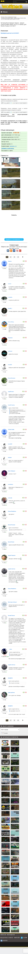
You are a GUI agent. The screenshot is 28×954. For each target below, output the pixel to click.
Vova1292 (10, 364)
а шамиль (10, 297)
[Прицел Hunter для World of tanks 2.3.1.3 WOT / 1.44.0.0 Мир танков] (5, 775)
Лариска (9, 261)
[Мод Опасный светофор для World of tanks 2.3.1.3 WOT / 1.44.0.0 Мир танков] (5, 846)
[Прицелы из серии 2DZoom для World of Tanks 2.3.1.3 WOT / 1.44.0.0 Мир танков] (5, 794)
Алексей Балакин (11, 524)
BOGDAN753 (10, 678)
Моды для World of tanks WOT (6, 937)
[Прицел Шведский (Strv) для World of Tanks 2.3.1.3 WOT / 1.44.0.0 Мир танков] (5, 910)
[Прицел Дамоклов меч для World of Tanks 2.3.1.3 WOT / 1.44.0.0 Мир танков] (14, 755)
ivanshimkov (10, 484)
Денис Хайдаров (11, 471)
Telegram (25, 937)
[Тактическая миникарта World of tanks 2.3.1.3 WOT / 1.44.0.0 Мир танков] (14, 743)
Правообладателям (11, 934)
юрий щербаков (11, 692)
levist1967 (10, 444)
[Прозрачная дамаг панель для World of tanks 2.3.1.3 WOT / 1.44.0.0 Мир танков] (14, 852)
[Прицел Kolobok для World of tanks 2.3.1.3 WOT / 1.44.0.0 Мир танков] (14, 891)
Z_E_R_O (9, 283)
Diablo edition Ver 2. (15, 139)
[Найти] (26, 2)
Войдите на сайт (5, 246)
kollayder (10, 457)
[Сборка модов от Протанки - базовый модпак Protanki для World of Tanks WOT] (14, 923)
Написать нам (3, 934)
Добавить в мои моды (7, 148)
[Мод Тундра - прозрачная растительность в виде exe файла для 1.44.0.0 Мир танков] (5, 884)
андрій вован (11, 391)
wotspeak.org (12, 6)
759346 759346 (11, 429)
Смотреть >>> (13, 146)
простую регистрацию (21, 246)
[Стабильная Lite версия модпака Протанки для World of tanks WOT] (14, 846)
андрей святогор (11, 568)
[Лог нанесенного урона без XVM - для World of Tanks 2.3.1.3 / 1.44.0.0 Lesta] (14, 897)
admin (10, 649)
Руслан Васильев (11, 378)
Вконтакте (5, 940)
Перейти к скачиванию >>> (14, 239)
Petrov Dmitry (11, 322)
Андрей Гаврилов (11, 555)
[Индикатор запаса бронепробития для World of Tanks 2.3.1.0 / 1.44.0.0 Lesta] (5, 916)
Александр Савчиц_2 (12, 602)
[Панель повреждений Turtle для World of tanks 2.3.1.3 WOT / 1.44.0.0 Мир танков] (14, 781)
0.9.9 (15, 137)
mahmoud (10, 351)
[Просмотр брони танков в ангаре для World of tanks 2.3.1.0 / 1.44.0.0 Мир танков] (5, 755)
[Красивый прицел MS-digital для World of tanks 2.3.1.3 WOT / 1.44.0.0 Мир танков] (5, 781)
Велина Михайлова (12, 511)
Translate (6, 733)
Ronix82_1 (10, 308)
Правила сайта (17, 937)
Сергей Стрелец (11, 405)
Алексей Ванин (11, 542)
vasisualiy (10, 497)
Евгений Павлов (11, 615)
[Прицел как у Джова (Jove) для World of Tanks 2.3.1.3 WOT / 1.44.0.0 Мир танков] (14, 813)
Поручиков (10, 337)
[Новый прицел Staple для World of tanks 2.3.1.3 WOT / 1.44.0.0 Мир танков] (5, 839)
